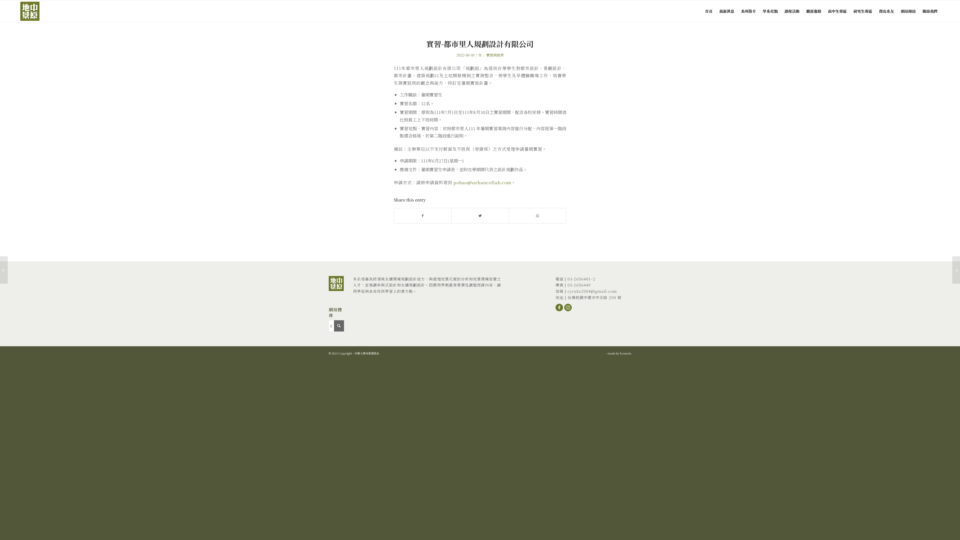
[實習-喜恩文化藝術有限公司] (956, 270)
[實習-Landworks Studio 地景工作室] (4, 270)
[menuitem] (709, 11)
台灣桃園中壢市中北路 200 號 (595, 297)
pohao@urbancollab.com (482, 182)
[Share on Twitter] (480, 215)
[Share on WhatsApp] (537, 215)
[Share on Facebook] (422, 215)
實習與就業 (495, 55)
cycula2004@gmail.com (592, 291)
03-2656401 (579, 279)
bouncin (625, 353)
